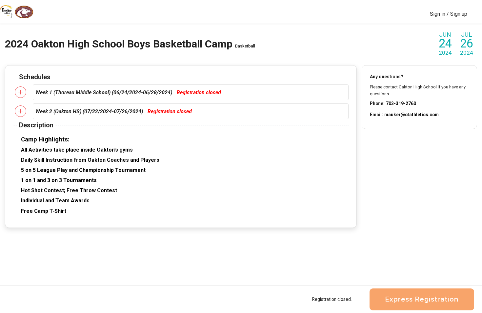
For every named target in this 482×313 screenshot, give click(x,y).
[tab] (191, 92)
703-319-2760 (401, 103)
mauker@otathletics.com (411, 114)
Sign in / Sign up (448, 14)
